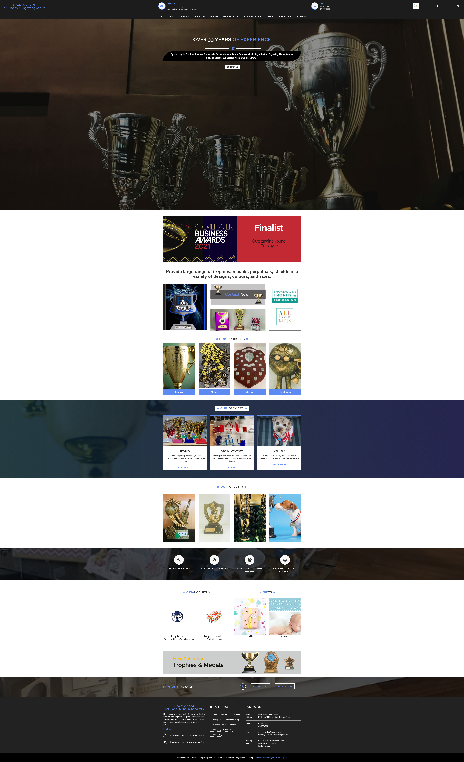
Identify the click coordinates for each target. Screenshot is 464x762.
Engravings (301, 16)
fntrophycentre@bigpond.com (178, 7)
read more (183, 467)
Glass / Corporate (232, 450)
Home (162, 16)
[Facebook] (165, 735)
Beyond (285, 636)
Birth (249, 636)
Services (185, 16)
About (173, 16)
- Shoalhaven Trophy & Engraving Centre (186, 735)
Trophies (185, 450)
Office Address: (249, 715)
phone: (248, 723)
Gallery (271, 16)
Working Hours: (249, 742)
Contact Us (285, 16)
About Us (224, 715)
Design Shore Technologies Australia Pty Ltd (270, 758)
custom (214, 16)
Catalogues (199, 16)
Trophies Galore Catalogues (214, 637)
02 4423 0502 (325, 9)
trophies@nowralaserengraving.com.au (182, 9)
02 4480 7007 (325, 7)
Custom (233, 725)
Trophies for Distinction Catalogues (179, 637)
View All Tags (217, 735)
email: (248, 732)
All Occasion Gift (219, 725)
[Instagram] (165, 742)
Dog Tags (279, 450)
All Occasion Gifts (253, 16)
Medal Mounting (231, 16)
